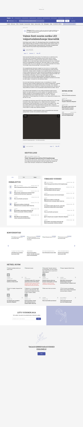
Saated (15, 202)
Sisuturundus (37, 24)
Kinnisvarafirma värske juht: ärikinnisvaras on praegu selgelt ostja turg (30, 302)
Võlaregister (46, 24)
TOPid (17, 24)
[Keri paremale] (74, 246)
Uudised (16, 197)
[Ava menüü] (12, 18)
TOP (25, 277)
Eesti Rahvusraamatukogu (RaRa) (49, 251)
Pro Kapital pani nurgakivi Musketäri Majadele (57, 216)
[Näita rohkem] (72, 18)
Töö (42, 24)
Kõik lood (13, 24)
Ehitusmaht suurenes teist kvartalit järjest (54, 194)
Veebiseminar (29, 251)
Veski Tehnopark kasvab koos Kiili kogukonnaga (40, 158)
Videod (32, 24)
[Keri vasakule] (8, 246)
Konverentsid (27, 24)
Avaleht (8, 24)
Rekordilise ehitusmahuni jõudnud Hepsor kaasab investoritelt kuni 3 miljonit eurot (68, 282)
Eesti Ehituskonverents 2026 (49, 252)
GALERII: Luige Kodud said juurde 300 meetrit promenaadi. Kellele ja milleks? (69, 108)
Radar (51, 24)
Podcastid (21, 24)
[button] (24, 319)
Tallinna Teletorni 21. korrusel (18, 251)
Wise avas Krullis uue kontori (69, 95)
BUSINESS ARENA (57, 24)
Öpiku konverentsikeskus (63, 251)
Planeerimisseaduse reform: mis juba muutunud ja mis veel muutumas (33, 254)
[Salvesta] (38, 185)
